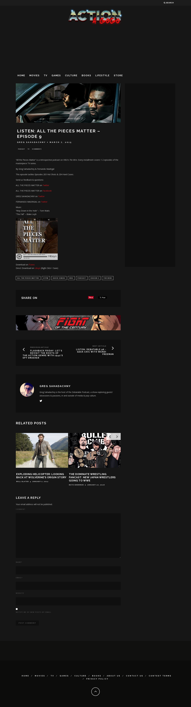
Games (56, 75)
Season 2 (94, 278)
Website (20, 593)
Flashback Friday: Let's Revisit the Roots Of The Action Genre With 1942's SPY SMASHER (43, 354)
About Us (113, 676)
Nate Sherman (76, 485)
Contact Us (134, 676)
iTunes (32, 264)
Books (86, 75)
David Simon (59, 278)
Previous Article (39, 347)
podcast (82, 278)
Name (19, 562)
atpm (45, 278)
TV (45, 75)
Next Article (99, 346)
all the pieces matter (28, 278)
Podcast (21, 149)
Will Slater (22, 481)
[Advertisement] (95, 48)
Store (118, 75)
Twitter (46, 185)
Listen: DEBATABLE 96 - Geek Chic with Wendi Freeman (95, 351)
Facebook (47, 190)
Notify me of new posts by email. (34, 612)
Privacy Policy (97, 679)
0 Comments (37, 149)
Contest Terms (160, 676)
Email (19, 578)
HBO (71, 278)
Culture (71, 75)
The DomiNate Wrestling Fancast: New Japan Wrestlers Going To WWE (92, 477)
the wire (107, 278)
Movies (34, 75)
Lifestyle (102, 75)
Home (21, 75)
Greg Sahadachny (31, 142)
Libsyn (37, 268)
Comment (20, 509)
